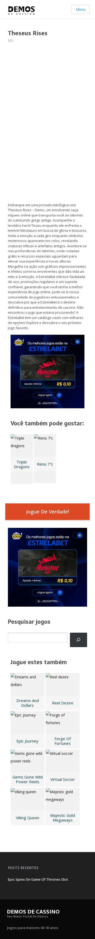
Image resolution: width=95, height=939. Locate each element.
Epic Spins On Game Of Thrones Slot (38, 879)
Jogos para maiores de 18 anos (32, 928)
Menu (81, 9)
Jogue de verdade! (47, 511)
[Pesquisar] (78, 640)
